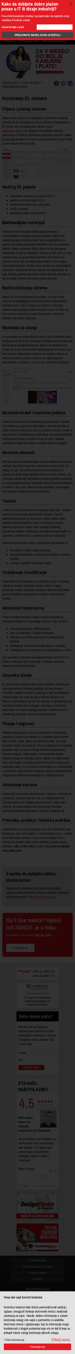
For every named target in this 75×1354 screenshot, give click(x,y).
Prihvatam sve (37, 1347)
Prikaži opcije (61, 1339)
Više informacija (14, 1340)
